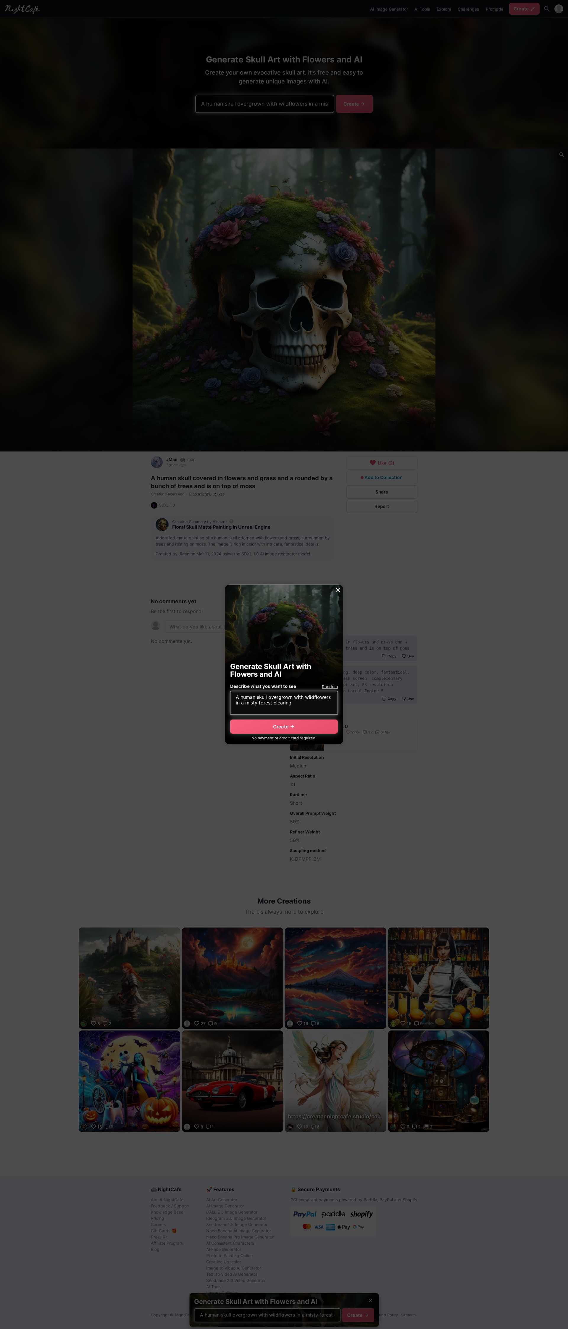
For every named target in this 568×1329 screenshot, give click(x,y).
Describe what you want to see (263, 686)
